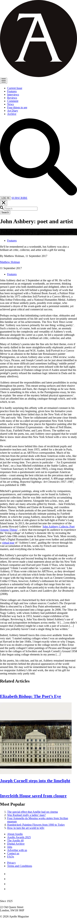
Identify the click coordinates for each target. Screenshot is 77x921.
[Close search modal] (3, 203)
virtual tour (8, 542)
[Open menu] (3, 81)
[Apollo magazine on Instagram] (9, 883)
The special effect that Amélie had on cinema (32, 811)
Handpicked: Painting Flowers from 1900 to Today (36, 824)
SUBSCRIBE (19, 197)
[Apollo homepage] (38, 39)
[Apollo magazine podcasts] (9, 888)
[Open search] (38, 194)
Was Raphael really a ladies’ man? (26, 815)
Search (5, 212)
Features (12, 240)
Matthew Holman (10, 262)
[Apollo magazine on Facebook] (9, 873)
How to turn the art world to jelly (25, 827)
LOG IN (5, 198)
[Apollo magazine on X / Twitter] (9, 878)
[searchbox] (20, 209)
